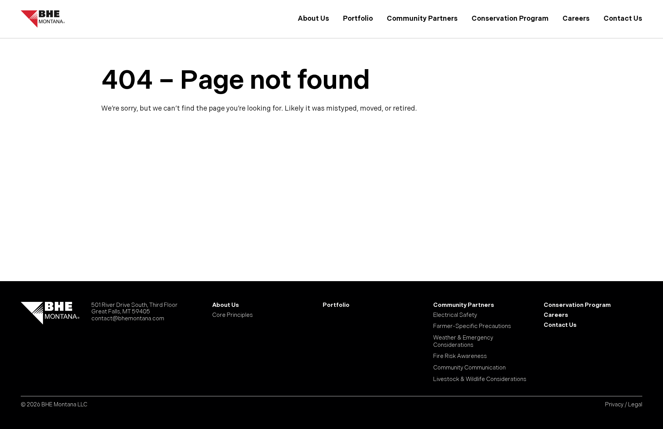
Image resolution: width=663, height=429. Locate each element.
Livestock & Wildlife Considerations (479, 379)
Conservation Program (510, 19)
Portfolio (358, 19)
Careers (576, 19)
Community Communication (469, 367)
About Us (225, 305)
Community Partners (463, 305)
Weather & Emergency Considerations (463, 341)
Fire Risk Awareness (460, 356)
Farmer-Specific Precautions (472, 326)
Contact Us (623, 19)
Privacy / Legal (623, 405)
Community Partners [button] (422, 19)
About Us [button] (313, 19)
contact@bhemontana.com (127, 318)
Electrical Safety (455, 315)
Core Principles (232, 315)
